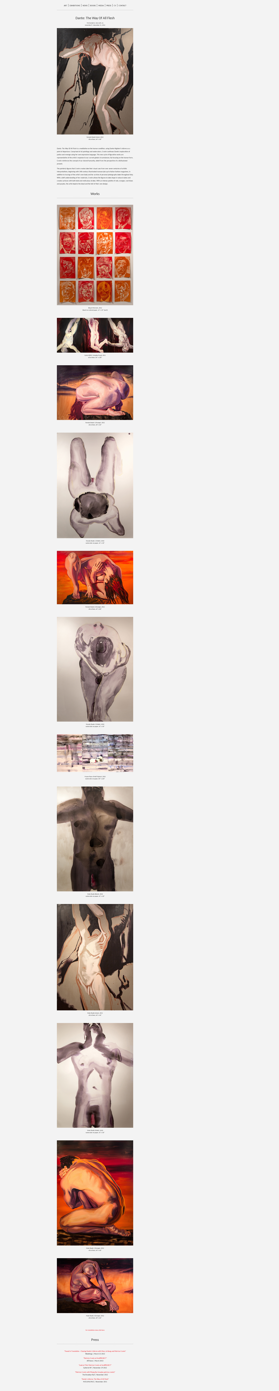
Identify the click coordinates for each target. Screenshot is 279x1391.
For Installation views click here (95, 1330)
